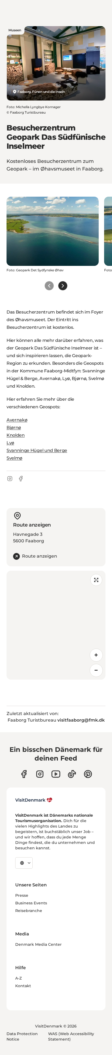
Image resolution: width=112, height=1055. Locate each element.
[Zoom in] (96, 655)
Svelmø (14, 458)
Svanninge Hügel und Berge (37, 450)
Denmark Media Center (38, 944)
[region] (56, 625)
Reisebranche (28, 910)
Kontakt (23, 985)
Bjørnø (14, 427)
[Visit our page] (40, 774)
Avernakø (17, 419)
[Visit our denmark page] (24, 774)
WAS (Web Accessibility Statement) (71, 1036)
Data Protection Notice (22, 1036)
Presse (21, 895)
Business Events (31, 903)
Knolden (16, 435)
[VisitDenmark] (33, 800)
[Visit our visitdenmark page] (56, 774)
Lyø (10, 442)
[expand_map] (96, 580)
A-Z (18, 978)
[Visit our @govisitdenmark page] (72, 774)
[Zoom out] (96, 670)
